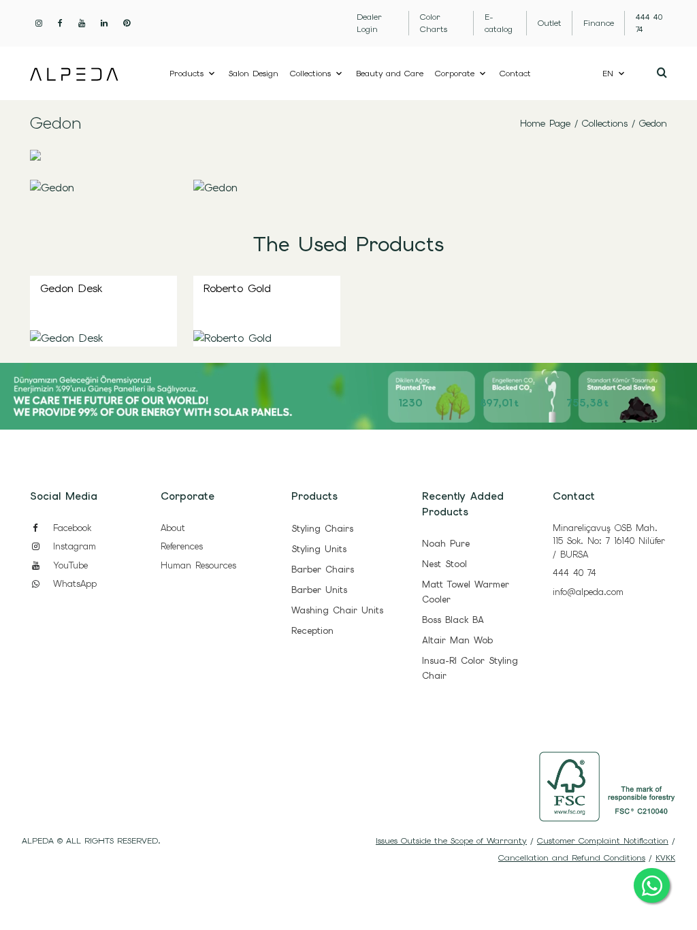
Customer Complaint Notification (602, 840)
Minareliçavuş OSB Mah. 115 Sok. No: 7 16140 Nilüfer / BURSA (609, 541)
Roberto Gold (237, 288)
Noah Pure (446, 543)
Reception (312, 631)
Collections (310, 73)
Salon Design (253, 73)
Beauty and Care (389, 73)
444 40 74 (574, 573)
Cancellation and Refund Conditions (571, 857)
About (173, 528)
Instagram (72, 546)
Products (186, 73)
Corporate (454, 73)
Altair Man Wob (457, 640)
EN (607, 73)
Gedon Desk (71, 288)
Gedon (653, 123)
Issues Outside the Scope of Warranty (451, 840)
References (182, 546)
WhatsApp (73, 584)
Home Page (545, 123)
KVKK (665, 857)
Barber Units (319, 590)
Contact (515, 73)
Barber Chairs (322, 569)
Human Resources (198, 565)
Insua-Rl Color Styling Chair (470, 668)
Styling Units (318, 549)
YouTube (68, 565)
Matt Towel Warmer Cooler (465, 592)
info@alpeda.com (588, 592)
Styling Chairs (322, 528)
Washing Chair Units (337, 610)
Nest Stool (444, 564)
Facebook (70, 528)
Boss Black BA (453, 620)
